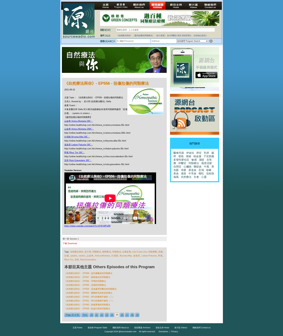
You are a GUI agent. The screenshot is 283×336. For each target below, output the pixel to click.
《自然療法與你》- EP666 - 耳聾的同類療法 (85, 281)
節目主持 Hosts (162, 328)
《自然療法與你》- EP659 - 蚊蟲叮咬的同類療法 (87, 308)
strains (82, 255)
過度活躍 (206, 163)
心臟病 (187, 166)
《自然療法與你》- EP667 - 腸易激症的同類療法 (87, 277)
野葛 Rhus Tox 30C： (74, 152)
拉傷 (66, 255)
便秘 (188, 156)
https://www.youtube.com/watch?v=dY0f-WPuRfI (87, 226)
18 (132, 315)
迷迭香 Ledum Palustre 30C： (78, 144)
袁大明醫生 (172, 35)
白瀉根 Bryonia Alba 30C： (77, 137)
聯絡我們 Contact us (201, 328)
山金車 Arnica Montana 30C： (78, 121)
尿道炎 (192, 170)
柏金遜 (197, 156)
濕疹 (201, 159)
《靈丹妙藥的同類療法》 (143, 35)
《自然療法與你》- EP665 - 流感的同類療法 (85, 285)
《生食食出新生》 (200, 35)
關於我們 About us (121, 328)
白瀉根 (114, 255)
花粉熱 (210, 173)
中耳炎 (192, 173)
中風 (206, 166)
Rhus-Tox (68, 259)
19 (137, 315)
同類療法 (96, 252)
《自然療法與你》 (124, 35)
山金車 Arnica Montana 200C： (79, 129)
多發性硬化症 (181, 159)
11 (96, 315)
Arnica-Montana (102, 255)
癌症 (179, 35)
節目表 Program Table (97, 328)
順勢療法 (106, 252)
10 (91, 315)
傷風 (176, 177)
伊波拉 (190, 152)
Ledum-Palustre (149, 255)
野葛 (160, 255)
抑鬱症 (182, 163)
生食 (196, 177)
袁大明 (88, 252)
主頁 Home (77, 328)
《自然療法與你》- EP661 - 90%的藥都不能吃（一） (89, 300)
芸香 (77, 259)
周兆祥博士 (187, 35)
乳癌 (206, 152)
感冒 (183, 173)
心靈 (204, 177)
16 (122, 315)
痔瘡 (183, 170)
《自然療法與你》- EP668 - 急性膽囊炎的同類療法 (88, 273)
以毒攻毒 (126, 252)
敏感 (194, 159)
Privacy (174, 331)
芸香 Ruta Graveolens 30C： (78, 160)
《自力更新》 (161, 35)
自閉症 (177, 166)
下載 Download (70, 243)
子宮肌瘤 (209, 156)
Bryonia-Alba (126, 255)
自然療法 (186, 177)
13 (107, 315)
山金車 (90, 255)
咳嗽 (208, 170)
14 (112, 315)
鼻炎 (176, 173)
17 (127, 315)
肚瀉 (201, 170)
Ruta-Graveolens (88, 259)
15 (117, 315)
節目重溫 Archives (142, 328)
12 (102, 315)
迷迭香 (136, 255)
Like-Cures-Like (139, 252)
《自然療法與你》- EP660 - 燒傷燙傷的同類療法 (87, 304)
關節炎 (198, 166)
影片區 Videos (181, 328)
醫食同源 (178, 152)
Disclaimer (163, 331)
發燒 (181, 156)
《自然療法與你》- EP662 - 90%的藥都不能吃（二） (89, 297)
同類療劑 (152, 252)
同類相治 (116, 252)
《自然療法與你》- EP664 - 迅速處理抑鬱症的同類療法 (90, 289)
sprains (73, 255)
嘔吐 (201, 173)
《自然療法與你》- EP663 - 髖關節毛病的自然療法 (88, 293)
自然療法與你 (76, 252)
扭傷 (160, 252)
